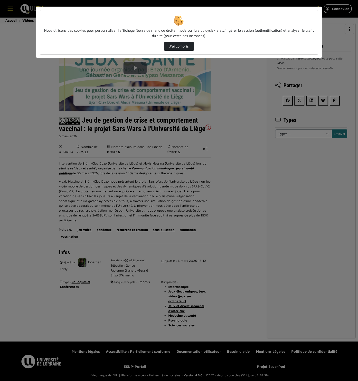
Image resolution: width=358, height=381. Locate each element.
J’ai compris (179, 46)
